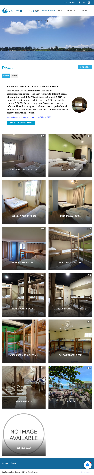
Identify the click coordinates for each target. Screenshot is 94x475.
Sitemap (13, 463)
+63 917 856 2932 (69, 2)
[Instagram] (89, 3)
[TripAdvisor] (84, 3)
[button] (23, 175)
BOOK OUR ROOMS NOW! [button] (21, 122)
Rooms (6, 75)
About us (5, 463)
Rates (14, 75)
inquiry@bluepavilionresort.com (20, 117)
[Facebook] (79, 3)
